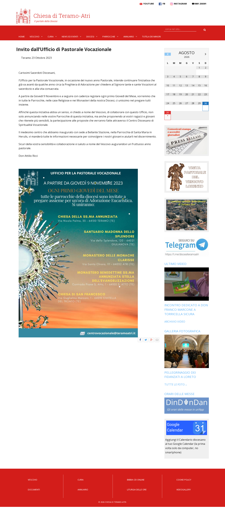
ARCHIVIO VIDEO (174, 321)
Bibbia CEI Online (135, 479)
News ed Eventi (70, 36)
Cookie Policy (183, 479)
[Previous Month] (168, 54)
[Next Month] (205, 54)
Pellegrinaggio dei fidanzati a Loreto (180, 374)
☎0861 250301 (199, 3)
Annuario (128, 36)
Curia (51, 36)
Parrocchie (108, 36)
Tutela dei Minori (151, 36)
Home (22, 36)
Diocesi (90, 36)
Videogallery (183, 489)
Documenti (34, 489)
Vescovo (34, 36)
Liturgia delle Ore (137, 489)
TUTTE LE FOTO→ (175, 384)
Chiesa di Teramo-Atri (61, 15)
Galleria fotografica (182, 331)
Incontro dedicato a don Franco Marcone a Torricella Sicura (186, 309)
